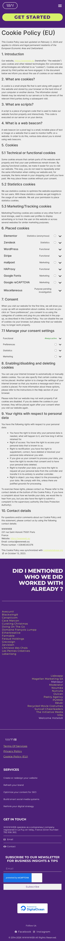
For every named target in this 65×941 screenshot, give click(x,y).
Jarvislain (8, 644)
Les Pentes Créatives (16, 650)
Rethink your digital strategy (18, 806)
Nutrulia (57, 690)
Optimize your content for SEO (19, 792)
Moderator (56, 684)
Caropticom (10, 617)
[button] (60, 5)
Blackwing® (10, 614)
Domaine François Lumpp (19, 629)
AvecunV (8, 611)
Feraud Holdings (13, 638)
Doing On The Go (13, 626)
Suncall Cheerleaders (49, 709)
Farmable (8, 635)
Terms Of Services (15, 746)
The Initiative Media (49, 712)
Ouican (58, 693)
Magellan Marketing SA (47, 678)
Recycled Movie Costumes (45, 706)
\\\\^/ (10, 5)
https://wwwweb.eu (24, 60)
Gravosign (8, 641)
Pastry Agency (53, 696)
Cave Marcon (10, 620)
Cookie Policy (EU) (15, 756)
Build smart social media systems (21, 799)
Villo (60, 715)
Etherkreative (11, 632)
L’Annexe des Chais (15, 647)
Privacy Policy (12, 751)
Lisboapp (57, 675)
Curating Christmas (15, 623)
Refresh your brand (13, 785)
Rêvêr (59, 703)
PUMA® (58, 700)
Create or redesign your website (20, 778)
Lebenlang (9, 653)
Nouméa (57, 687)
